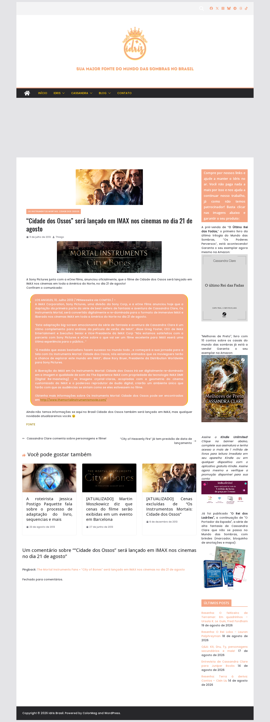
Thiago (60, 237)
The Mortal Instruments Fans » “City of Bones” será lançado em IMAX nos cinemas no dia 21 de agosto (111, 570)
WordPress (112, 713)
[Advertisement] (135, 127)
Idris (57, 93)
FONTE (30, 424)
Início (42, 93)
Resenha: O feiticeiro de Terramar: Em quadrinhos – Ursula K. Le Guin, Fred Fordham (224, 617)
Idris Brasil (56, 713)
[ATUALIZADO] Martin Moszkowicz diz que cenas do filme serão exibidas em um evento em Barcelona (109, 509)
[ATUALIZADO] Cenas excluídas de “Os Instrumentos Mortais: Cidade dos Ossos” (169, 506)
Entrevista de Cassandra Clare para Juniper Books (224, 664)
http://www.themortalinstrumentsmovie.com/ (73, 400)
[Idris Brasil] (27, 93)
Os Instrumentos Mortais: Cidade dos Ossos (53, 211)
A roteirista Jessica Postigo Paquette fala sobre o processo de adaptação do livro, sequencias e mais (49, 509)
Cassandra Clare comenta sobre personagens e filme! (66, 438)
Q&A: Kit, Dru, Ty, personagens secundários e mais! (224, 649)
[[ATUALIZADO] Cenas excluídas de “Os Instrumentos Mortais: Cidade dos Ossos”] (169, 466)
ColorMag (90, 713)
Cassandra (79, 93)
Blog (103, 93)
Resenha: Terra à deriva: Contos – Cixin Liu (224, 678)
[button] (62, 93)
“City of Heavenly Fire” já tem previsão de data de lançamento (156, 441)
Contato (124, 93)
